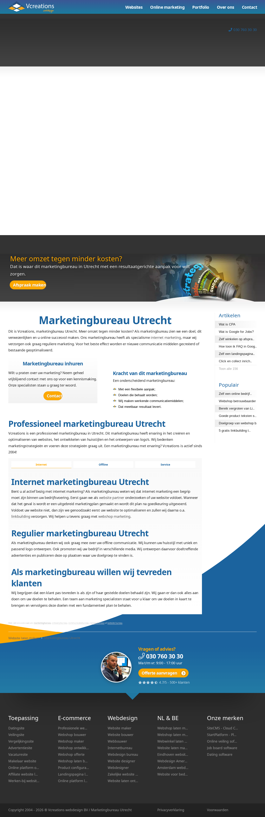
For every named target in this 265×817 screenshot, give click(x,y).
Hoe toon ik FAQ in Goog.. (238, 346)
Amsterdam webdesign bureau (172, 767)
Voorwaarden (217, 810)
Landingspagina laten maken (73, 774)
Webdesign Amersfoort (172, 761)
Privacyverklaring (170, 810)
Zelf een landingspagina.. (237, 354)
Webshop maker (71, 741)
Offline (103, 464)
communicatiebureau (78, 622)
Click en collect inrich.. (235, 361)
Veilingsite (16, 734)
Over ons (225, 7)
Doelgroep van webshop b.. (238, 423)
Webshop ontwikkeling (73, 747)
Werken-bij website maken (23, 780)
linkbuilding (20, 516)
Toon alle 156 (228, 369)
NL (161, 718)
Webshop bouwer (72, 734)
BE (175, 718)
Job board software (222, 747)
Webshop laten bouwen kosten (73, 761)
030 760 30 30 (245, 29)
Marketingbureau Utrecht (62, 638)
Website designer (121, 761)
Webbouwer (117, 741)
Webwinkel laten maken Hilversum (172, 741)
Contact (54, 396)
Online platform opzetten (23, 767)
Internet (41, 464)
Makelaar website (22, 761)
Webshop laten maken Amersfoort (172, 728)
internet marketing (166, 337)
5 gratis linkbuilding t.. (235, 430)
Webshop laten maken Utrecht (172, 734)
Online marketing (167, 7)
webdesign (74, 810)
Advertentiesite (20, 747)
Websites (133, 7)
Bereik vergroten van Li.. (237, 408)
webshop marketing (114, 516)
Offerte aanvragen (159, 673)
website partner (112, 497)
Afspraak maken (29, 285)
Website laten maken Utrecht (172, 747)
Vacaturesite (18, 754)
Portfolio (200, 7)
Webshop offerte (71, 754)
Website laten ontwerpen (123, 780)
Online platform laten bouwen (73, 780)
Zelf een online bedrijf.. (235, 394)
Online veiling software (222, 741)
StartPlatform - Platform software (222, 734)
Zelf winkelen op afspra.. (236, 339)
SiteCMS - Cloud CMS (222, 728)
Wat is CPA (227, 324)
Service (165, 464)
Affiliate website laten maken (23, 774)
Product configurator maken (73, 767)
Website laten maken (34, 7)
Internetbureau (120, 747)
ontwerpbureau (59, 622)
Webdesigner (118, 767)
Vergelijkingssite (21, 741)
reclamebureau (97, 622)
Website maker (119, 728)
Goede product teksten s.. (237, 416)
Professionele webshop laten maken (73, 728)
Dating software (219, 754)
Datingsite (16, 728)
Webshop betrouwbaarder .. (239, 401)
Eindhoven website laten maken (172, 754)
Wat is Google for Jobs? (236, 332)
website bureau (114, 622)
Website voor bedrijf (172, 774)
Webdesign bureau (123, 754)
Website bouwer (120, 734)
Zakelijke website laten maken (123, 774)
